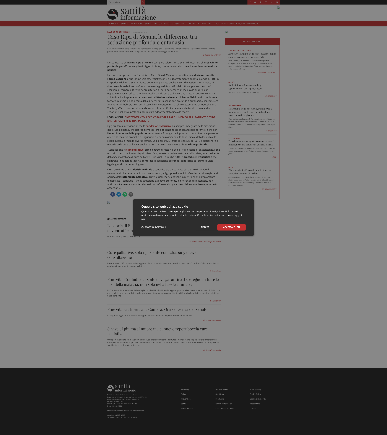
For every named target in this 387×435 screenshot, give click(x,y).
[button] (153, 227)
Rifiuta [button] (205, 227)
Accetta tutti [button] (231, 227)
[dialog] (193, 217)
